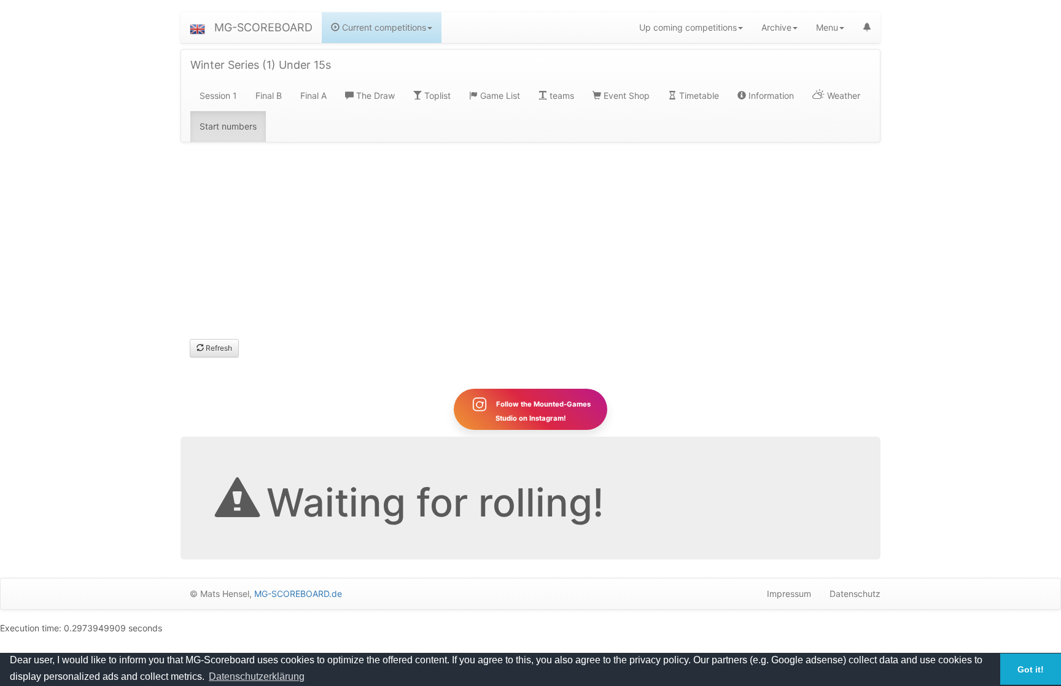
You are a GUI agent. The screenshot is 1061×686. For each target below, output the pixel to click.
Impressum (789, 593)
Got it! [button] (1030, 669)
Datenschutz (855, 593)
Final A (313, 95)
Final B (268, 95)
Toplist (436, 95)
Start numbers (228, 126)
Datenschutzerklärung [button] (257, 676)
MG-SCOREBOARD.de (298, 593)
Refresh (218, 348)
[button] (197, 27)
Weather (842, 95)
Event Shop (625, 95)
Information (770, 95)
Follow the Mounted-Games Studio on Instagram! (542, 411)
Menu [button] (827, 27)
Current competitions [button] (383, 27)
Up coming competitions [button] (688, 27)
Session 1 (218, 95)
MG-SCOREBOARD (263, 27)
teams (560, 95)
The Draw (374, 95)
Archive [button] (776, 27)
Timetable (698, 95)
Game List (499, 95)
